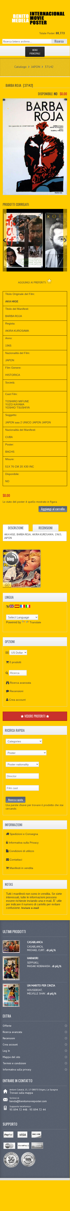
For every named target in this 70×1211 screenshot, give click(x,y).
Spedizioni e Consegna (24, 834)
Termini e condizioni (14, 1063)
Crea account (17, 699)
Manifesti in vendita (21, 868)
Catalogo (20, 67)
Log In (6, 1050)
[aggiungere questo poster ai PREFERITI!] (49, 281)
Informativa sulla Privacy (24, 842)
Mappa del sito (11, 1057)
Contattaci (16, 859)
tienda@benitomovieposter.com (28, 1101)
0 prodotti (15, 662)
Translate (35, 622)
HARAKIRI (32, 958)
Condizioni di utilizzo (21, 851)
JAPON (35, 67)
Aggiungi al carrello (53, 509)
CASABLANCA (35, 942)
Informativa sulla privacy (17, 1069)
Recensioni (16, 691)
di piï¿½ (51, 950)
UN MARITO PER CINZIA (41, 985)
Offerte (7, 1025)
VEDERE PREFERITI (35, 716)
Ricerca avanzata (20, 682)
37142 (49, 67)
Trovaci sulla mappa (21, 1093)
